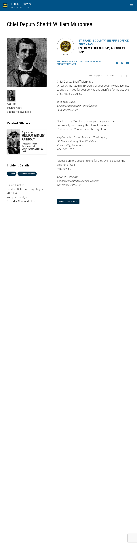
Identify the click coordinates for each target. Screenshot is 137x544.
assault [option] (11, 174)
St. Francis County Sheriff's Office (103, 40)
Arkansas (85, 44)
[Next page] (126, 76)
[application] (27, 240)
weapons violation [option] (27, 174)
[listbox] (27, 173)
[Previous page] (121, 76)
